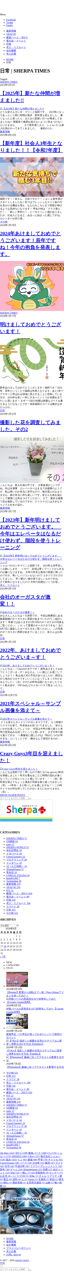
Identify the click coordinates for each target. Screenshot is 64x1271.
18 (5, 946)
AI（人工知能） (16, 866)
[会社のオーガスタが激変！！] (17, 612)
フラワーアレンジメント (46, 1166)
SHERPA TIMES (9, 82)
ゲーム (16, 1169)
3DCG (21, 1153)
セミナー (56, 1172)
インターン (14, 863)
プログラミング (16, 859)
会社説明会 (14, 850)
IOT (10, 890)
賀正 (7, 1179)
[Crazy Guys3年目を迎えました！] (19, 769)
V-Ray (33, 1156)
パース (26, 1163)
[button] (32, 14)
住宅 (9, 1166)
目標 (47, 1169)
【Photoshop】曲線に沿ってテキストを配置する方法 (35, 1067)
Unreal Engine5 (15, 856)
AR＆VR (13, 887)
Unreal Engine (9, 1163)
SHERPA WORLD (17, 847)
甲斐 (43, 1159)
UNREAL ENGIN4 (17, 875)
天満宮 (43, 1179)
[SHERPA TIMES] (18, 7)
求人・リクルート (10, 585)
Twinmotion (13, 881)
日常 (2, 410)
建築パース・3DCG (19, 893)
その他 (3, 221)
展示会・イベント (17, 896)
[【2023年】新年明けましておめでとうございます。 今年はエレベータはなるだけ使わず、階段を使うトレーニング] (32, 562)
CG (52, 1153)
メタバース (14, 853)
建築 (32, 1159)
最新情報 (5, 131)
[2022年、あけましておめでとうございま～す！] (27, 665)
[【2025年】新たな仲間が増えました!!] (22, 108)
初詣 (54, 1179)
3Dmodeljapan (15, 869)
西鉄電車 (19, 1182)
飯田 (50, 1163)
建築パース (37, 1153)
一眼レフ (27, 1172)
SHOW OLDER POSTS (12, 795)
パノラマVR (19, 1176)
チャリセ (55, 1159)
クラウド (12, 906)
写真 (11, 900)
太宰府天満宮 (35, 1182)
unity (10, 844)
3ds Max (7, 1153)
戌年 (16, 1179)
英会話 (11, 872)
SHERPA (19, 1156)
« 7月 (3, 956)
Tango (33, 1179)
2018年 (38, 1163)
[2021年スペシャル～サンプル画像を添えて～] (26, 719)
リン (22, 1159)
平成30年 (22, 1166)
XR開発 (12, 841)
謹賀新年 (42, 1172)
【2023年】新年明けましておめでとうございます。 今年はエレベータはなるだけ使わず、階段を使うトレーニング (30, 533)
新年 (5, 1169)
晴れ (7, 1182)
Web (14, 1172)
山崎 (49, 1182)
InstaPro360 (13, 878)
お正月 (5, 1176)
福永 (11, 1159)
